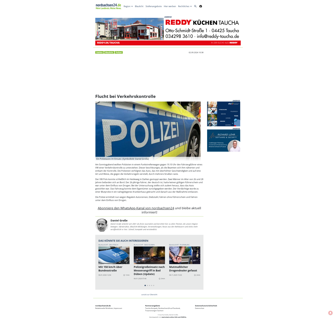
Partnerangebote (152, 305)
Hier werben (170, 6)
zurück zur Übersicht (149, 294)
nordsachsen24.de (103, 305)
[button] (148, 159)
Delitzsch (113, 245)
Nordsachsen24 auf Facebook (169, 308)
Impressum (118, 308)
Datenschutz (199, 308)
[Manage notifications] (330, 313)
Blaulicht (139, 6)
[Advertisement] (149, 73)
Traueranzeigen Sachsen (154, 310)
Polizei (119, 52)
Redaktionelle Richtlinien (104, 308)
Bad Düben (149, 245)
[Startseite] (109, 6)
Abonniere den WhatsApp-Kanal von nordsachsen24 (136, 208)
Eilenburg (185, 245)
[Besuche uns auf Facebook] (200, 6)
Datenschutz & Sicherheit (206, 305)
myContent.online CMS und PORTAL (174, 317)
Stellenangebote (154, 6)
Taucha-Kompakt (151, 308)
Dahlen (99, 52)
